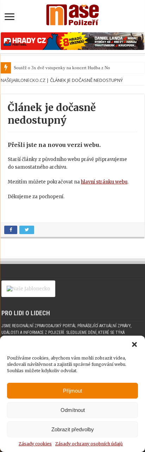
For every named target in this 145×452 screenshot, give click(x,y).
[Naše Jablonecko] (28, 292)
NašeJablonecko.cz (23, 80)
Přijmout (72, 391)
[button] (134, 344)
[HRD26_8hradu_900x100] (72, 41)
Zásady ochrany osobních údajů (89, 443)
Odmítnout (73, 410)
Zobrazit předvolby (72, 429)
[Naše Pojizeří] (72, 13)
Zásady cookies (35, 443)
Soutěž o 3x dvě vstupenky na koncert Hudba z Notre (64, 67)
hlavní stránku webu (104, 182)
